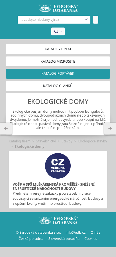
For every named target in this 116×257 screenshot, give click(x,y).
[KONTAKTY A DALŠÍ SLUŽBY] (110, 129)
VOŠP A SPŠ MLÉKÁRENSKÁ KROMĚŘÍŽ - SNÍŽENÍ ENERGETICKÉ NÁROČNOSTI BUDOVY (54, 186)
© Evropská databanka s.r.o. (38, 232)
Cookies (90, 238)
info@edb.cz (76, 232)
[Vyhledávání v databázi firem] (58, 220)
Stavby (67, 141)
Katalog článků (58, 85)
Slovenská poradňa (64, 238)
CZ (56, 31)
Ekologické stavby (92, 141)
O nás (95, 232)
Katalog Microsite (58, 61)
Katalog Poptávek (57, 73)
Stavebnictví (46, 141)
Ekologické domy (29, 146)
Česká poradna (31, 238)
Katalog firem (58, 49)
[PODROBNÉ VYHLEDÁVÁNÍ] (6, 129)
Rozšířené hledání (86, 20)
